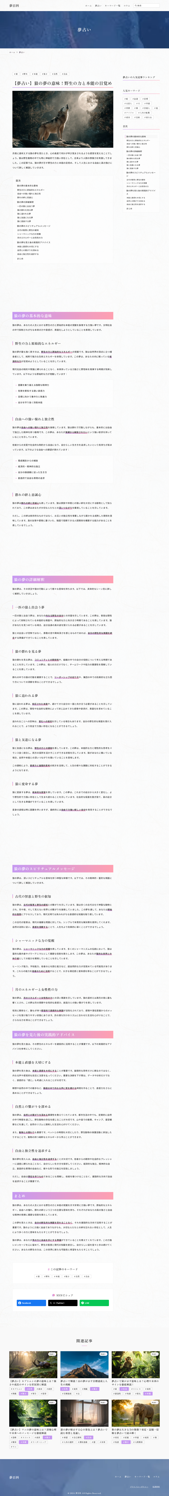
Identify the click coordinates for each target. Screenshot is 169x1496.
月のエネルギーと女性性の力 (30, 237)
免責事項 (156, 1486)
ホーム (88, 5)
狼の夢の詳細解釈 (25, 202)
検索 (139, 5)
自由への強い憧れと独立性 (29, 193)
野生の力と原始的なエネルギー (31, 190)
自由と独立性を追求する (28, 254)
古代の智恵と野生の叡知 (28, 230)
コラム (127, 5)
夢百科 (14, 5)
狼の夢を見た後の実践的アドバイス (33, 242)
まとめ (20, 258)
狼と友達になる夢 (25, 217)
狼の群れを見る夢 (25, 210)
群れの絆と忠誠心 (25, 197)
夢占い (98, 5)
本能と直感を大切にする (28, 246)
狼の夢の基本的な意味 (27, 185)
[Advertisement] (62, 284)
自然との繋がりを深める (28, 250)
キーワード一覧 (112, 5)
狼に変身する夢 (24, 221)
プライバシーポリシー (139, 1486)
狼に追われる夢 (24, 213)
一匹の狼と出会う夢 (26, 206)
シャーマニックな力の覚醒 (29, 234)
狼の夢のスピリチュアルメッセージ (33, 226)
